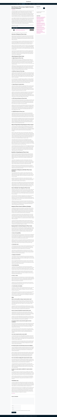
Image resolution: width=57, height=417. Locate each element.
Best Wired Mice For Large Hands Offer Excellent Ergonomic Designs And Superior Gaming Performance (41, 18)
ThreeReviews (28, 1)
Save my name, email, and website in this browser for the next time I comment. (21, 410)
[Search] (44, 8)
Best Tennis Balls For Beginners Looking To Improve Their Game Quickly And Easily (40, 21)
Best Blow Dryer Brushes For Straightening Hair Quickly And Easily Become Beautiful (41, 32)
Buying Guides (13, 393)
